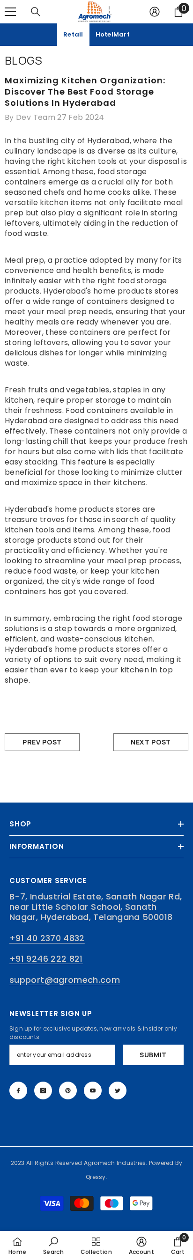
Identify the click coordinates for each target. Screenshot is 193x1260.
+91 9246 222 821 (46, 959)
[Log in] (154, 12)
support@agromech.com (64, 980)
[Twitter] (117, 1090)
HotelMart (113, 34)
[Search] (35, 11)
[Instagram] (43, 1090)
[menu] (10, 11)
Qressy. (96, 1177)
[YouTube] (93, 1090)
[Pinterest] (68, 1090)
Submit (153, 1054)
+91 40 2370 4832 (47, 938)
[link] (53, 1245)
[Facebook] (18, 1090)
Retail (73, 34)
